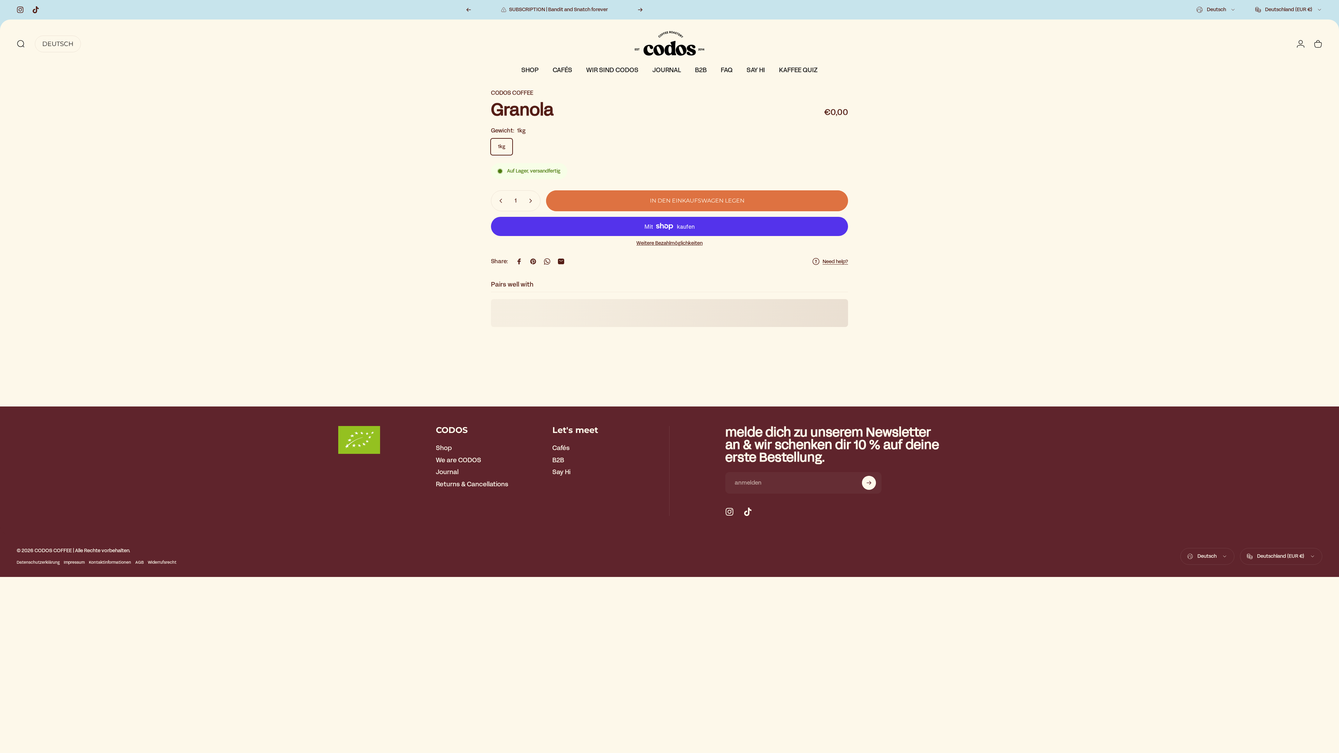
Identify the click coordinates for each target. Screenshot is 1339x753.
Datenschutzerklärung (38, 562)
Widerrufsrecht (162, 562)
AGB (139, 562)
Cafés (561, 448)
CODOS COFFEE (512, 93)
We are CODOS (458, 460)
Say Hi (561, 472)
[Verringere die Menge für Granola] (499, 201)
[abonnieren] (869, 483)
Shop (444, 448)
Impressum (74, 562)
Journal (447, 472)
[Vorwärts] (640, 10)
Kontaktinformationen (110, 562)
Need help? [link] (835, 262)
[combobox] (1216, 10)
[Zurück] (468, 10)
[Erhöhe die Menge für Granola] (532, 201)
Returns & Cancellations (472, 484)
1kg (501, 146)
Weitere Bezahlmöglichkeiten (669, 243)
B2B (558, 460)
